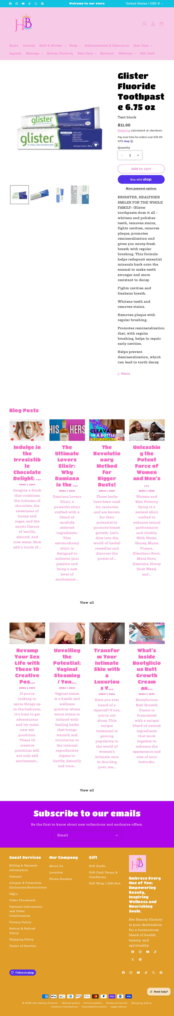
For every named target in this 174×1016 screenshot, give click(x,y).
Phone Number (60, 879)
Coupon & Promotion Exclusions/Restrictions (28, 885)
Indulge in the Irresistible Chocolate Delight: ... (27, 462)
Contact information (64, 1006)
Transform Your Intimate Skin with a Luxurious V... (107, 669)
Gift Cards (97, 866)
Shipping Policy (21, 939)
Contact (15, 876)
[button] (52, 46)
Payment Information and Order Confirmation (25, 911)
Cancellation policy (94, 1006)
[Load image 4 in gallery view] (80, 194)
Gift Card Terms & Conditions (103, 875)
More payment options (141, 188)
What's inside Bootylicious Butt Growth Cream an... (147, 669)
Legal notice (118, 1006)
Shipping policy (141, 1003)
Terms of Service (22, 946)
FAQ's (13, 894)
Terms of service (116, 1003)
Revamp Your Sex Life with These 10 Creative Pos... (27, 665)
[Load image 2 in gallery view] (39, 194)
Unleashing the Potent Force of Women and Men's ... (147, 465)
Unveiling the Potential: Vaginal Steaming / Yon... (67, 665)
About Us (56, 866)
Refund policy (71, 1003)
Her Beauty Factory (45, 1003)
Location (56, 872)
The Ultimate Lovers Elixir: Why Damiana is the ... (67, 465)
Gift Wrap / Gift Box (104, 883)
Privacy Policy (20, 922)
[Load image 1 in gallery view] (19, 194)
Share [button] (125, 373)
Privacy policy (93, 1003)
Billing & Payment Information (23, 868)
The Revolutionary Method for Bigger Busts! (106, 465)
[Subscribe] (116, 835)
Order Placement (22, 900)
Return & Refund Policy (22, 931)
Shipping (124, 130)
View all (87, 602)
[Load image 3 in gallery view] (60, 194)
